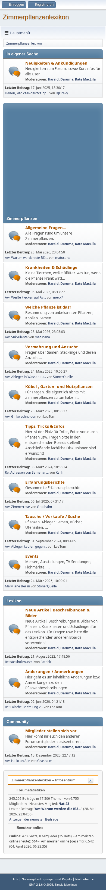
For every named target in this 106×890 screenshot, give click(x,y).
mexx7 (58, 297)
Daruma (66, 79)
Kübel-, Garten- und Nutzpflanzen (59, 386)
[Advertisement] (53, 155)
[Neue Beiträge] (14, 72)
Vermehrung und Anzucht (51, 346)
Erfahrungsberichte (45, 482)
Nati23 (63, 803)
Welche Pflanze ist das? (48, 307)
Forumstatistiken (30, 790)
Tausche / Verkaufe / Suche (52, 516)
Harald (53, 79)
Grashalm (44, 506)
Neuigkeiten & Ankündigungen (56, 63)
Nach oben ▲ (84, 879)
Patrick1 (46, 662)
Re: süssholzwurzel (19, 662)
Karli (59, 472)
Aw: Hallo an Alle (17, 760)
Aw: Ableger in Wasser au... (25, 376)
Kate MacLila (85, 79)
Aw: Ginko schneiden (20, 416)
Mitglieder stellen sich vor (51, 730)
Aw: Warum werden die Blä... (26, 257)
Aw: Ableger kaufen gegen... (26, 546)
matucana (62, 257)
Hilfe (15, 879)
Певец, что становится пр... (27, 93)
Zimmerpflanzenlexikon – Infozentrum (43, 780)
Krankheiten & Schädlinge (51, 267)
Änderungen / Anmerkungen (54, 671)
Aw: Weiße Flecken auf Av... (25, 297)
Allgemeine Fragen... (45, 227)
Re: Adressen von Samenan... (27, 472)
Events (31, 556)
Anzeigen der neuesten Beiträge (33, 819)
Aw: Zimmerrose (17, 506)
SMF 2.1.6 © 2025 (41, 884)
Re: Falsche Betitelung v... (24, 707)
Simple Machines (66, 884)
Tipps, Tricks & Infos (44, 426)
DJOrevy (62, 93)
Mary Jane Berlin (17, 586)
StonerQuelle (63, 376)
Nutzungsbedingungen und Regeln (47, 879)
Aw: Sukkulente (16, 337)
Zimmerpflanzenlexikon (36, 17)
